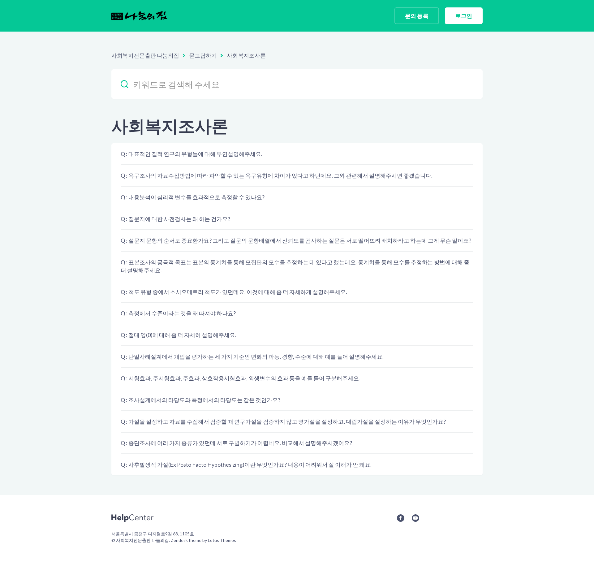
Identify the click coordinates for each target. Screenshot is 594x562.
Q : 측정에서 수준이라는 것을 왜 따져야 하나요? (178, 313)
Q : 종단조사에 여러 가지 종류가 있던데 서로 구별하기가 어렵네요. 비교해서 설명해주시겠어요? (236, 442)
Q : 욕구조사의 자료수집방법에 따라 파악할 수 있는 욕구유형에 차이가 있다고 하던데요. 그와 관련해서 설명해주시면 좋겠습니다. (277, 175)
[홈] (139, 15)
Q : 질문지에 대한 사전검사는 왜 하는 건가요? (175, 218)
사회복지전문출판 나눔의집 (145, 55)
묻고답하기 (203, 55)
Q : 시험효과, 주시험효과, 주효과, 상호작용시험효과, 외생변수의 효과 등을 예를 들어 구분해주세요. (240, 378)
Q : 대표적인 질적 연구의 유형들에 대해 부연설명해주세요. (191, 153)
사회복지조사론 (246, 55)
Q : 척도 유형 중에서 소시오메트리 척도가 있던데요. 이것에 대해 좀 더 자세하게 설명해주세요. (234, 291)
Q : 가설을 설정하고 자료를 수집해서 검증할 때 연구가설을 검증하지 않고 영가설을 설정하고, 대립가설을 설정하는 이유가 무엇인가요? (283, 421)
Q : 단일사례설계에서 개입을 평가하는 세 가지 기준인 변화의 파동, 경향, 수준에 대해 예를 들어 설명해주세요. (252, 356)
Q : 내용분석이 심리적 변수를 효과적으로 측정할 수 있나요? (193, 197)
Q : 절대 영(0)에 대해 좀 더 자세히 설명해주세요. (178, 334)
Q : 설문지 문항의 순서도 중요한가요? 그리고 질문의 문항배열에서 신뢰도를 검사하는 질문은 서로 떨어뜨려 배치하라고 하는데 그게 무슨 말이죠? (296, 240)
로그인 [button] (463, 15)
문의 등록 (416, 15)
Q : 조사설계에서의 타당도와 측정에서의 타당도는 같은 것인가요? (200, 399)
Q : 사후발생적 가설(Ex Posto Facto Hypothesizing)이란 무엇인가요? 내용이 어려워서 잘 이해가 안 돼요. (246, 464)
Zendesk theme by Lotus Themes (203, 540)
